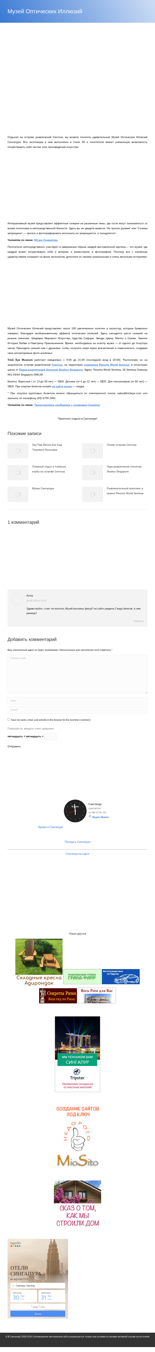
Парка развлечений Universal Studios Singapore (51, 369)
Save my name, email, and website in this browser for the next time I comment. (51, 720)
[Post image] (18, 450)
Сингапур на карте (77, 853)
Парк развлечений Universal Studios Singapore (124, 469)
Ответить (138, 621)
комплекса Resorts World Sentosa (106, 364)
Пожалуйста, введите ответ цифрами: (31, 728)
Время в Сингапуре (50, 827)
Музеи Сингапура (46, 240)
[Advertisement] (77, 182)
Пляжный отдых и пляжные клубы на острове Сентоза (49, 469)
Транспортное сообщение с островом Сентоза (67, 404)
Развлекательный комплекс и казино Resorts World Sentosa (125, 491)
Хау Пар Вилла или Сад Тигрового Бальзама (47, 447)
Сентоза (57, 364)
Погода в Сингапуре (78, 841)
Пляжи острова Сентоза (121, 444)
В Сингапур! (14, 1336)
